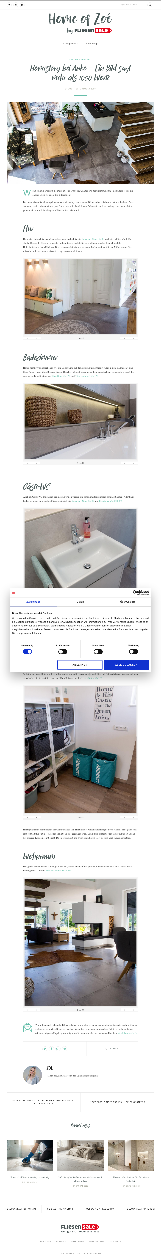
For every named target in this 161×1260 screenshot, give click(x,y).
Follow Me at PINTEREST (140, 1209)
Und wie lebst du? (80, 59)
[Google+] (58, 1048)
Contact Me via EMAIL (60, 1209)
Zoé (68, 89)
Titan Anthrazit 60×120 (86, 375)
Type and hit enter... (130, 5)
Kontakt (61, 1241)
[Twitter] (44, 1048)
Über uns (45, 1241)
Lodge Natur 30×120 (91, 678)
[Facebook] (9, 4)
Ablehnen (80, 664)
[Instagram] (15, 4)
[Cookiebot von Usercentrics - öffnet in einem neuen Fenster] (135, 592)
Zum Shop (92, 43)
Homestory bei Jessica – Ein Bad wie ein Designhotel (131, 1179)
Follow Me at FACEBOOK (99, 1209)
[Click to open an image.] (80, 143)
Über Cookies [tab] (127, 601)
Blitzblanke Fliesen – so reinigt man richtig (30, 1177)
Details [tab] (80, 601)
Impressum (77, 1241)
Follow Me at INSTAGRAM (21, 1209)
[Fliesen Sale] (80, 23)
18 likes (113, 1049)
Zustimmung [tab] (33, 601)
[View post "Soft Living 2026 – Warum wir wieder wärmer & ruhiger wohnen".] (80, 1155)
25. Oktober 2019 (86, 89)
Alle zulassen (126, 664)
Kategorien (69, 43)
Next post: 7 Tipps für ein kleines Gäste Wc (117, 1102)
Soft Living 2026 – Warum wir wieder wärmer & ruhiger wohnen (80, 1179)
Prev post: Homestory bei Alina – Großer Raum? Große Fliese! (43, 1102)
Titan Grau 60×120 (61, 375)
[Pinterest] (22, 4)
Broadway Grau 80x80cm (58, 870)
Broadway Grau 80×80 (93, 238)
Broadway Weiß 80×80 (110, 500)
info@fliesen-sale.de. (127, 1033)
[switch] (62, 651)
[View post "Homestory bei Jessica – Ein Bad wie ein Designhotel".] (131, 1155)
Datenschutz (96, 1241)
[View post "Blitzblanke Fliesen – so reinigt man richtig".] (30, 1155)
